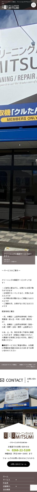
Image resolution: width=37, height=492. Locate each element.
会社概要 (6, 489)
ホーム (5, 476)
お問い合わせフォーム (18, 464)
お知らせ (14, 261)
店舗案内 (6, 486)
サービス (6, 479)
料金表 (5, 483)
